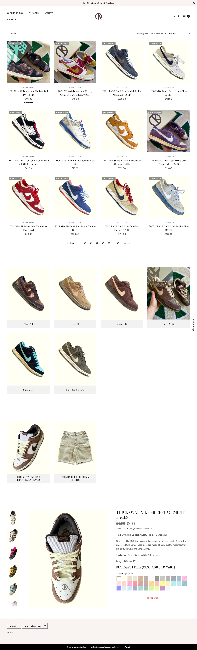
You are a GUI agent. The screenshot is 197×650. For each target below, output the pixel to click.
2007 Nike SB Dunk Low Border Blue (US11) (168, 228)
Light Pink (118, 583)
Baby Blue (129, 588)
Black (157, 578)
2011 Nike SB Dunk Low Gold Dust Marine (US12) (121, 228)
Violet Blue (135, 588)
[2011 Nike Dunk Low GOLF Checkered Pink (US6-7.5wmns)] (28, 131)
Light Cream (118, 578)
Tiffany (173, 583)
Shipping (130, 528)
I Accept (127, 647)
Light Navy (179, 578)
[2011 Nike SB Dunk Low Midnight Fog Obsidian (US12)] (122, 62)
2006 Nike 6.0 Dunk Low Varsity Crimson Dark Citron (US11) (75, 93)
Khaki (135, 578)
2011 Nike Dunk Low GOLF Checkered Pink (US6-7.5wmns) (28, 162)
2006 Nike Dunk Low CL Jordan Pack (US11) (75, 162)
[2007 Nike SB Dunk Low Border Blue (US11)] (168, 197)
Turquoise (179, 583)
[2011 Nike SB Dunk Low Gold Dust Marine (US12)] (122, 197)
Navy (173, 578)
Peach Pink (124, 583)
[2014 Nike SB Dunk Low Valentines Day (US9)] (28, 197)
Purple (162, 588)
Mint (140, 588)
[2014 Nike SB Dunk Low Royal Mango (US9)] (75, 197)
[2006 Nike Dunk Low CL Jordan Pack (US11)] (75, 131)
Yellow (162, 583)
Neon (157, 588)
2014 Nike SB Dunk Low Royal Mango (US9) (75, 228)
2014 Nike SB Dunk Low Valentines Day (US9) (28, 228)
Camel (129, 578)
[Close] (194, 3)
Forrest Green (146, 588)
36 (91, 243)
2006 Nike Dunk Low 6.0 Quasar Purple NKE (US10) (168, 162)
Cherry (140, 583)
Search (10, 632)
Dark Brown (146, 578)
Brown (140, 578)
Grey (162, 578)
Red (135, 583)
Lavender (168, 588)
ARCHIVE (49, 13)
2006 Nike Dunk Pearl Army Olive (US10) (168, 93)
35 (85, 243)
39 (109, 243)
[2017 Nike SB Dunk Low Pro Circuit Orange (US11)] (122, 131)
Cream (124, 578)
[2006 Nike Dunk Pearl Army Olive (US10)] (168, 62)
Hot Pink (129, 583)
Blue (118, 588)
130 (117, 243)
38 (103, 243)
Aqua (184, 583)
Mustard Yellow (168, 583)
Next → (126, 243)
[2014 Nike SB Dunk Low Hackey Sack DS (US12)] (28, 62)
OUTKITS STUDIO (15, 13)
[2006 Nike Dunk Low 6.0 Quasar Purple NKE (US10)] (168, 131)
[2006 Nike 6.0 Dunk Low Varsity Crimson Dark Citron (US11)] (75, 62)
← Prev (70, 243)
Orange (151, 583)
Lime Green (151, 588)
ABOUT (10, 19)
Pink (184, 578)
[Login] (174, 16)
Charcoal (168, 578)
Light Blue (124, 588)
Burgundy (146, 583)
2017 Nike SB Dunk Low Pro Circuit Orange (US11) (122, 162)
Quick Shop (193, 325)
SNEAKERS (34, 13)
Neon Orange (157, 583)
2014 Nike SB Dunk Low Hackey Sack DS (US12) (28, 93)
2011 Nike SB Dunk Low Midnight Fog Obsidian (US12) (121, 93)
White (151, 578)
